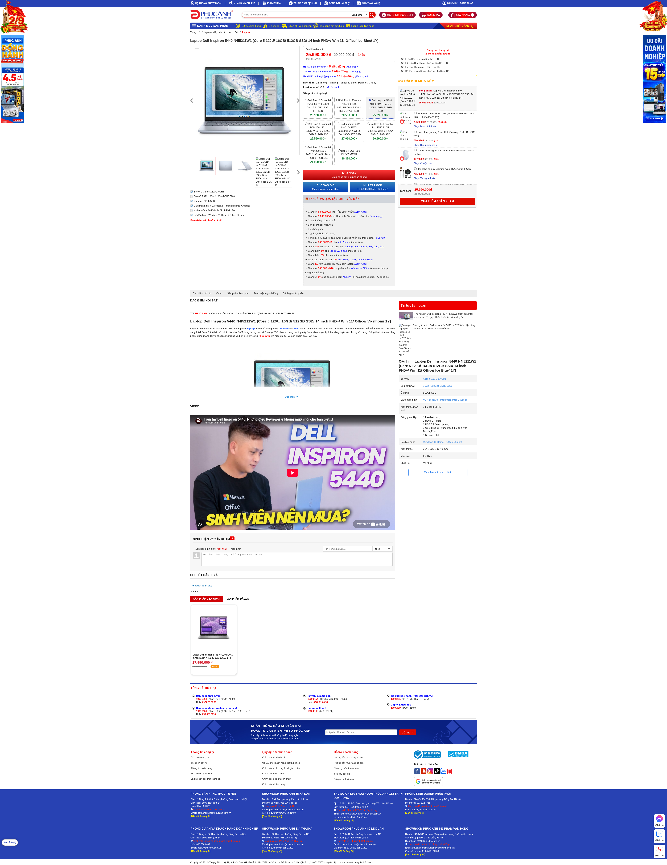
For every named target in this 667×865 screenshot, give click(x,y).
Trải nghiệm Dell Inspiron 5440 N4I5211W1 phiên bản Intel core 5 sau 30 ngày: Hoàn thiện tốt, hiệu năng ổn (443, 315)
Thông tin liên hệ (199, 763)
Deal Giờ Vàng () (459, 26)
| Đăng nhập (466, 3)
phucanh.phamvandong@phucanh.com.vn (433, 847)
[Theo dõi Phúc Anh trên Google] (428, 785)
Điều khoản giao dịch (201, 773)
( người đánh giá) (202, 585)
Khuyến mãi (274, 3)
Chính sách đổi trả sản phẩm (276, 779)
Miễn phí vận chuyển (300, 25)
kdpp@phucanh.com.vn (424, 809)
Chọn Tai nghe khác (424, 178)
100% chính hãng (251, 25)
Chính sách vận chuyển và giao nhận (281, 768)
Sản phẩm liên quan (238, 293)
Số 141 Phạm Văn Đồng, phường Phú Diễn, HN (425, 71)
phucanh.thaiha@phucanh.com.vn (286, 844)
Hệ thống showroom (208, 3)
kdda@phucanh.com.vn (209, 847)
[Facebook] (417, 773)
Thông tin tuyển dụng (201, 768)
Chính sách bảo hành (273, 773)
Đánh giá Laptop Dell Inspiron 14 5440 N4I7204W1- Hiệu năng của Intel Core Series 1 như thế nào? (444, 327)
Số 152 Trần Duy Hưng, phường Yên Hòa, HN (424, 63)
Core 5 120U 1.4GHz (434, 378)
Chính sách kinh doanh (273, 757)
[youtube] (424, 773)
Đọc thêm (290, 396)
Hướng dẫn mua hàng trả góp (349, 763)
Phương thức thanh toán (346, 768)
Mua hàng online (244, 3)
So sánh (335, 87)
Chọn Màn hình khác (425, 126)
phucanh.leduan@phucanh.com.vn (358, 844)
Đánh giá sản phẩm (293, 293)
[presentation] (191, 100)
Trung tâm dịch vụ (305, 3)
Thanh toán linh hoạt (362, 25)
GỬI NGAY (408, 732)
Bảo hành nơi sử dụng (331, 25)
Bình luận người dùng (266, 293)
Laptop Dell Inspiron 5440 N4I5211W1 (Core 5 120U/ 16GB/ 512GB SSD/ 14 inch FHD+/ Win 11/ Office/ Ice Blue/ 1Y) (446, 94)
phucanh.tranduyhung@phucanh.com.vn (361, 813)
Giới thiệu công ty (200, 757)
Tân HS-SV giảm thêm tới (332, 71)
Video (219, 293)
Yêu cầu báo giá (343, 773)
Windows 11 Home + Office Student (442, 441)
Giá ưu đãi (274, 25)
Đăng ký (452, 3)
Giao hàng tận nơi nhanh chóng (349, 175)
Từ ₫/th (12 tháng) (372, 187)
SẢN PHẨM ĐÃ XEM (238, 598)
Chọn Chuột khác (423, 163)
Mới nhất (222, 548)
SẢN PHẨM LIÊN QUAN (206, 598)
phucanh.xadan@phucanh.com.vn (286, 809)
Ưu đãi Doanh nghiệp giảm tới (335, 76)
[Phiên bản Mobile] (449, 773)
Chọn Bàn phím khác (425, 145)
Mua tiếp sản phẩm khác (325, 187)
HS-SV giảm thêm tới (331, 66)
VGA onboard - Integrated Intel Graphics (445, 399)
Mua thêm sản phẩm (437, 201)
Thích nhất (235, 548)
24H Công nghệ (371, 3)
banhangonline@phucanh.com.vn (214, 813)
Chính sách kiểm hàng (273, 784)
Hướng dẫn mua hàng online (348, 757)
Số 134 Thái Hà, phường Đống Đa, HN (420, 67)
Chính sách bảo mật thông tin (205, 779)
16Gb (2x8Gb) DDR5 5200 (437, 385)
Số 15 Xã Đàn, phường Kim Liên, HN (420, 59)
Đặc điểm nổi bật (202, 293)
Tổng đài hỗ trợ (339, 3)
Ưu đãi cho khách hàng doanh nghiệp (281, 763)
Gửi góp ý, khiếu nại (344, 779)
